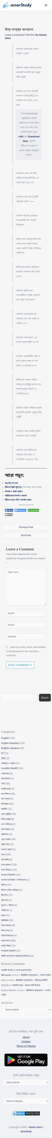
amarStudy (26, 1131)
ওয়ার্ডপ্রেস (5, 773)
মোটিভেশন (5, 910)
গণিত (3, 783)
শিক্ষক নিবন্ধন (6, 925)
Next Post (26, 535)
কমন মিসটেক (6, 778)
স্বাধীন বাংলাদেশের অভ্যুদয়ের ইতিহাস (15, 956)
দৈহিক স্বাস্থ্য (6, 819)
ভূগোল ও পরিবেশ (7, 905)
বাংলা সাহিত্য (6, 869)
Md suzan (6, 975)
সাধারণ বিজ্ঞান (6, 945)
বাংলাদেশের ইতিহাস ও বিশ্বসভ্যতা (13, 880)
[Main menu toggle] (46, 5)
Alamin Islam (35, 1127)
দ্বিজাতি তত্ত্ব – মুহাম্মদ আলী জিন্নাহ (26, 985)
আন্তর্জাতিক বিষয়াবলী (9, 768)
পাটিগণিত (4, 834)
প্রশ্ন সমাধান (6, 839)
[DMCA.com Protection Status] (26, 1113)
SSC (3, 758)
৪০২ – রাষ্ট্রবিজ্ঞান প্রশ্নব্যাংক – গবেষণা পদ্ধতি (33, 975)
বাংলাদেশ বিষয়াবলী (7, 875)
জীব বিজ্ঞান (5, 804)
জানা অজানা (5, 798)
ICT (3, 753)
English (5, 738)
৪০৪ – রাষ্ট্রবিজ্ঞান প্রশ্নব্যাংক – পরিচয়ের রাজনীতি (28, 980)
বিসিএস (3, 885)
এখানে (20, 136)
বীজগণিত (4, 895)
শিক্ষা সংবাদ (5, 930)
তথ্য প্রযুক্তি (6, 814)
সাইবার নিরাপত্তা (7, 935)
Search (45, 697)
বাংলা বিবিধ (5, 859)
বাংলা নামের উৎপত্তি (23, 970)
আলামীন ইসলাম (7, 970)
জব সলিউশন (5, 794)
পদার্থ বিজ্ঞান (5, 829)
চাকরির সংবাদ (6, 788)
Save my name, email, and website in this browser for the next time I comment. (26, 651)
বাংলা (3, 854)
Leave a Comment (14, 35)
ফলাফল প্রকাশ (6, 849)
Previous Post (26, 527)
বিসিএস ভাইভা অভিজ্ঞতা (10, 890)
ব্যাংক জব (4, 900)
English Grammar (10, 743)
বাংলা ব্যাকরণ (6, 864)
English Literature (10, 748)
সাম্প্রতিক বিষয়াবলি (8, 951)
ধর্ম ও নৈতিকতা (6, 824)
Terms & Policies (26, 1046)
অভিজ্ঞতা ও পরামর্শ (8, 763)
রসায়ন (3, 915)
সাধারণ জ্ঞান (29, 35)
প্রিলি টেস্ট (5, 844)
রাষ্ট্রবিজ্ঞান (5, 920)
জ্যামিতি (4, 809)
